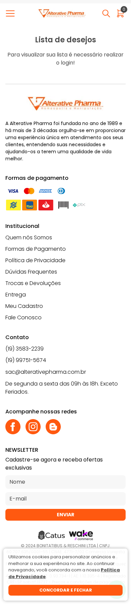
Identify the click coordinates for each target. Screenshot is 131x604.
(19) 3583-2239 (24, 349)
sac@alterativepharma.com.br (45, 372)
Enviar (65, 514)
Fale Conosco (23, 317)
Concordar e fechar (65, 590)
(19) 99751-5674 (25, 360)
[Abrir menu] (11, 13)
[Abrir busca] (106, 13)
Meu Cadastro (24, 306)
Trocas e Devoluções (33, 283)
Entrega (15, 294)
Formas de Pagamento (35, 249)
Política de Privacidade (35, 260)
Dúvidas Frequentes (31, 272)
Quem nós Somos (28, 237)
